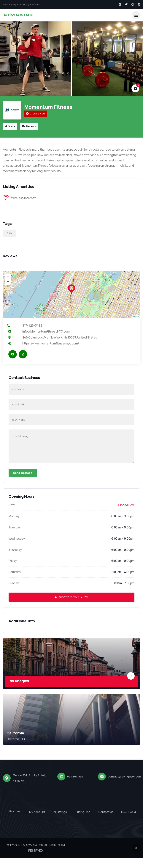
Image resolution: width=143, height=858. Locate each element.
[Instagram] (132, 4)
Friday (13, 561)
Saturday (15, 572)
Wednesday (17, 538)
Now (12, 505)
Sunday (14, 583)
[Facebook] (120, 4)
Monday (14, 516)
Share (11, 126)
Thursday (15, 550)
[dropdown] (136, 15)
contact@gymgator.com (125, 776)
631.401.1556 (75, 776)
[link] (71, 663)
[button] (136, 59)
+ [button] (8, 276)
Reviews (31, 126)
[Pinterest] (139, 4)
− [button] (8, 281)
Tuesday (14, 527)
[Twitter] (126, 4)
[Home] (18, 15)
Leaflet (136, 316)
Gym (10, 233)
